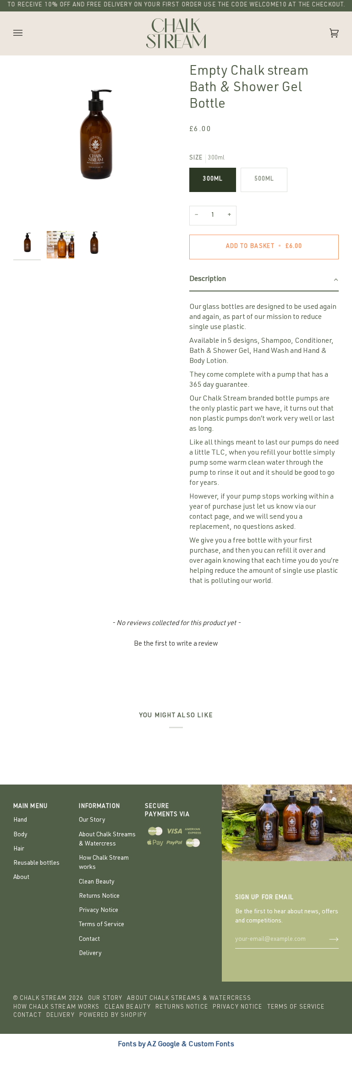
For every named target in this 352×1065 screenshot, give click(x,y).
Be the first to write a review (176, 644)
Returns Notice (99, 896)
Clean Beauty (97, 882)
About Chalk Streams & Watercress (189, 999)
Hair (18, 849)
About (21, 877)
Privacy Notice (98, 910)
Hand (20, 820)
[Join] (326, 939)
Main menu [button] (30, 807)
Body (20, 835)
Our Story (92, 820)
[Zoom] (94, 145)
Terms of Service (101, 925)
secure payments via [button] (167, 811)
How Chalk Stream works (56, 1007)
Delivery (90, 953)
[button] (264, 280)
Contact (89, 939)
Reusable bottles (36, 863)
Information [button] (99, 807)
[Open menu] (27, 33)
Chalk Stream (43, 999)
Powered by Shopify (113, 1016)
